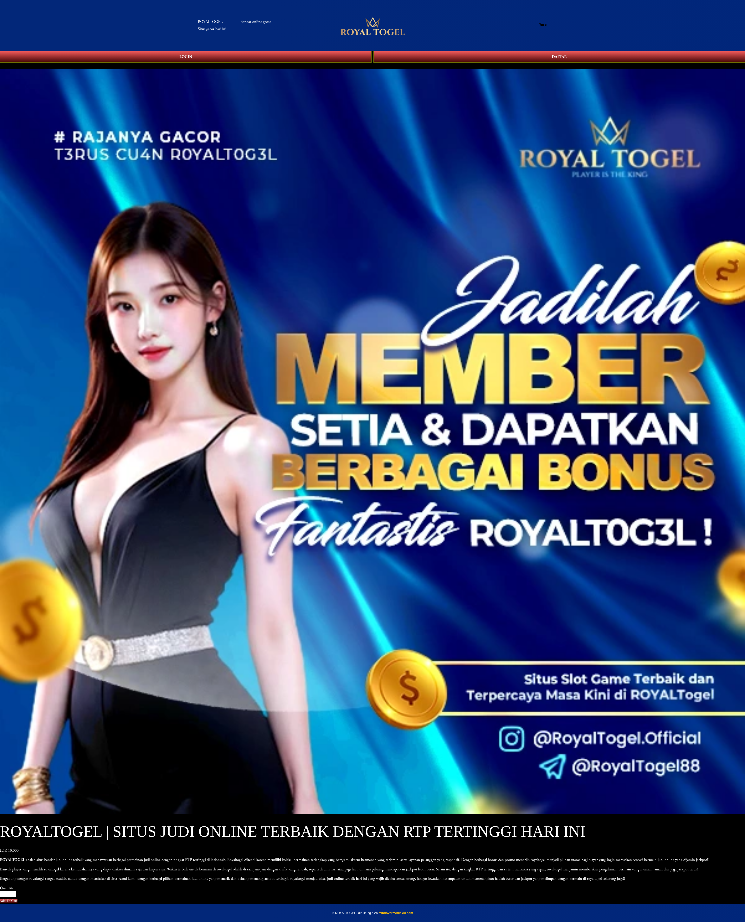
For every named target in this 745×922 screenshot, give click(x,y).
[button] (8, 901)
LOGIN (185, 56)
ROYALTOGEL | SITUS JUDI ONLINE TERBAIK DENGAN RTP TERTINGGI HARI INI (82, 65)
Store (4, 65)
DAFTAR (559, 56)
